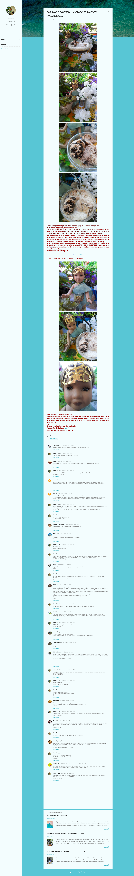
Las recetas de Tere (58, 480)
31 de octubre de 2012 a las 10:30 (71, 524)
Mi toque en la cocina (58, 524)
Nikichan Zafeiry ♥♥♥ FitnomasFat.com (63, 652)
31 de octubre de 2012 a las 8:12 (67, 445)
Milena (54, 533)
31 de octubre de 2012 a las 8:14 (67, 453)
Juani (54, 612)
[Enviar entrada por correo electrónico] (51, 435)
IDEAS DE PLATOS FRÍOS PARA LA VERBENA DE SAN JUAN (65, 834)
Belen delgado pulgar (58, 741)
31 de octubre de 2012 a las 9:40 (65, 493)
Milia (54, 720)
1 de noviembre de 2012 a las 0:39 (67, 753)
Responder (56, 450)
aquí (66, 428)
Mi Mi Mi (55, 493)
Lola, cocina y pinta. (58, 632)
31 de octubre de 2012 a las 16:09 (64, 584)
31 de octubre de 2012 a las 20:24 (67, 700)
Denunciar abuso (5, 49)
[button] (108, 11)
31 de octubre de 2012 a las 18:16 (63, 611)
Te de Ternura (56, 453)
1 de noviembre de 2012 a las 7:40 (67, 773)
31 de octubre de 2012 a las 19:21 (80, 652)
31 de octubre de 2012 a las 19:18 (70, 642)
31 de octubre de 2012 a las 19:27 (67, 669)
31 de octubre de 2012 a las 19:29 (67, 690)
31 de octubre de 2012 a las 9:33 (71, 480)
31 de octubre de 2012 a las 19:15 (70, 632)
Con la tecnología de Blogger (78, 872)
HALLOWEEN (53, 439)
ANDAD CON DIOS (57, 642)
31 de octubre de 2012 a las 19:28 (67, 680)
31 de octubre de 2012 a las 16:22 (67, 603)
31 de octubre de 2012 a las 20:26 (67, 711)
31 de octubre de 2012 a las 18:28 (67, 622)
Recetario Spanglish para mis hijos (61, 763)
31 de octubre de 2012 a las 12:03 (67, 553)
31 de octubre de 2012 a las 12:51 (67, 574)
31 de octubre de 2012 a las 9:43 (67, 515)
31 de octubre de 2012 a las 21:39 (63, 720)
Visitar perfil (11, 28)
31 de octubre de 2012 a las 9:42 (67, 504)
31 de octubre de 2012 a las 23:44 (67, 733)
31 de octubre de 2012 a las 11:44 (64, 533)
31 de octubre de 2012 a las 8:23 (64, 461)
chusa (54, 584)
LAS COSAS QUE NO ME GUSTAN (57, 816)
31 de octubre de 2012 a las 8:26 (67, 470)
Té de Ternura (52, 3)
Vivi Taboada (56, 445)
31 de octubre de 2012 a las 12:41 (64, 564)
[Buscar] (112, 4)
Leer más (106, 829)
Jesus (54, 461)
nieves (54, 564)
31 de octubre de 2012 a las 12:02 (67, 544)
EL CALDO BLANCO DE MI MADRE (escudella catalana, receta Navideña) (68, 852)
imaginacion (56, 700)
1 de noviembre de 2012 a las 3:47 (78, 763)
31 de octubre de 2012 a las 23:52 (71, 741)
